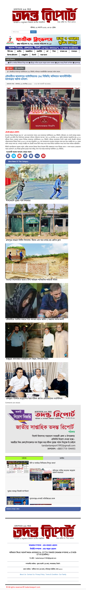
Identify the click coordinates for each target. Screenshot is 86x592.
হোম (10, 68)
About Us (23, 574)
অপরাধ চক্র (63, 51)
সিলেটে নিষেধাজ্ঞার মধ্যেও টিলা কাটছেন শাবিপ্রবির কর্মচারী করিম (31, 279)
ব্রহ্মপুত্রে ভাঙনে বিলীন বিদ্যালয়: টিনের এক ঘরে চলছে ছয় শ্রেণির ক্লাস (33, 240)
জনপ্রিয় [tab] (62, 458)
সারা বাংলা (43, 55)
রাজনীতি (39, 51)
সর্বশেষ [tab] (24, 458)
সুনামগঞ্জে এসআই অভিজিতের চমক (69, 63)
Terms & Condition (52, 574)
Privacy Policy (40, 574)
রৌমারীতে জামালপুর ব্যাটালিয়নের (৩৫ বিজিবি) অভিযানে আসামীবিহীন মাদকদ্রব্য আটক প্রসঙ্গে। (38, 78)
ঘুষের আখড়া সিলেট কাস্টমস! (50, 63)
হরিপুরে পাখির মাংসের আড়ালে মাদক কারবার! (28, 63)
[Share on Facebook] (8, 156)
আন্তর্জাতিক (29, 51)
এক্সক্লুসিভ (25, 55)
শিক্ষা (54, 51)
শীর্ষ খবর (10, 51)
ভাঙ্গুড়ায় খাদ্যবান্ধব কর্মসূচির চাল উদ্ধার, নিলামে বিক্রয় (27, 359)
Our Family (62, 574)
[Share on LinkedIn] (25, 156)
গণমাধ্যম (74, 51)
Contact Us (31, 574)
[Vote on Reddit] (31, 156)
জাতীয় (19, 51)
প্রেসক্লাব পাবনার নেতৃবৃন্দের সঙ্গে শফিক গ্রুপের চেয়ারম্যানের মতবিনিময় (34, 398)
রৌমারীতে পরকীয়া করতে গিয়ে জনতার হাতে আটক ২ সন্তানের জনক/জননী (35, 319)
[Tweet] (14, 156)
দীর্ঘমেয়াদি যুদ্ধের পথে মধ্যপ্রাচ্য (18, 200)
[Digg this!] (37, 156)
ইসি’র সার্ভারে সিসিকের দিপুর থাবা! (42, 463)
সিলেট (34, 55)
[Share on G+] (19, 156)
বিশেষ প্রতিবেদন (12, 55)
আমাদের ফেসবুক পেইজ (12, 509)
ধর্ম (47, 51)
